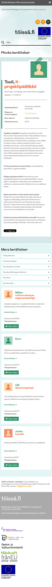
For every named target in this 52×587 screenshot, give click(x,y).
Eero (18, 339)
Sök (4, 42)
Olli (17, 385)
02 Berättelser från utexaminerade (18, 3)
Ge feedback (25, 9)
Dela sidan (13, 326)
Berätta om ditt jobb (38, 9)
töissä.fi (25, 32)
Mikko (19, 292)
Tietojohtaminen (31, 113)
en (38, 22)
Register (17, 9)
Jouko (19, 431)
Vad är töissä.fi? (7, 9)
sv (48, 22)
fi (43, 22)
